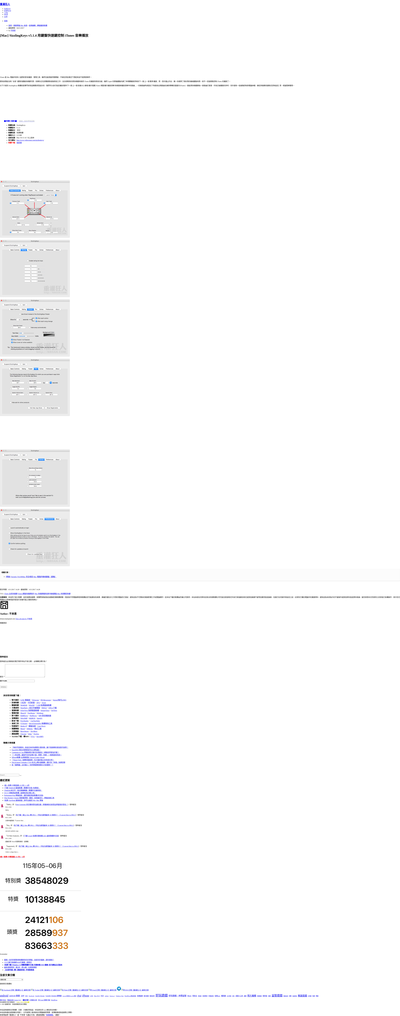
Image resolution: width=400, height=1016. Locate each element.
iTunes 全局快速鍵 (10, 594)
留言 (2, 677)
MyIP (6, 14)
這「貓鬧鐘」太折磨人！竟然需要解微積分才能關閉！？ (32, 765)
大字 (6, 17)
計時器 (309, 996)
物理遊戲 (259, 996)
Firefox (36, 734)
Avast (44, 703)
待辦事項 (204, 996)
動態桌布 (152, 996)
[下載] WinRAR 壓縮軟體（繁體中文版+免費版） (22, 788)
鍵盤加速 (32, 726)
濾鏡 (245, 996)
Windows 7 (112, 996)
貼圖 (313, 996)
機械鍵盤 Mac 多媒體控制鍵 (60, 594)
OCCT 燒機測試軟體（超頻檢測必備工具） (20, 793)
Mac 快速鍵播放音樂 (42, 594)
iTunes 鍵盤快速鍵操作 (26, 594)
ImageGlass (45, 710)
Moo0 (23, 729)
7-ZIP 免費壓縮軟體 (43, 705)
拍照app (217, 996)
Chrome (23, 734)
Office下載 (52, 708)
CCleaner (24, 724)
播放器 (223, 996)
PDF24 (44, 708)
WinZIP (31, 705)
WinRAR (24, 705)
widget (107, 996)
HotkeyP (24, 726)
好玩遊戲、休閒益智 (177, 996)
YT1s (33, 737)
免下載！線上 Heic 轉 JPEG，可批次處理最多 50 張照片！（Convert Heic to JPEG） (46, 815)
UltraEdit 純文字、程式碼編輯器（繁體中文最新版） (23, 790)
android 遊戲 (14, 996)
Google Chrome (40, 996)
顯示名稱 (3, 681)
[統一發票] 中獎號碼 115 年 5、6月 (16, 785)
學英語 (199, 996)
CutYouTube (35, 721)
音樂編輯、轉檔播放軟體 (38, 25)
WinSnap (40, 713)
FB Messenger (46, 700)
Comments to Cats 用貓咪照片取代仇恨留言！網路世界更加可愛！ (35, 752)
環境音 (265, 996)
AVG (38, 703)
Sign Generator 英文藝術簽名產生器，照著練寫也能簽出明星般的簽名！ (42, 804)
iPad (79, 995)
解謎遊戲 (302, 995)
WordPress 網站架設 (130, 996)
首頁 (6, 21)
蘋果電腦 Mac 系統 (20, 25)
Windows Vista (120, 996)
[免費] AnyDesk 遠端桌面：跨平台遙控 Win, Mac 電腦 (23, 800)
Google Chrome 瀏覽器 (54, 996)
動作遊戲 (146, 996)
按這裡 (19, 143)
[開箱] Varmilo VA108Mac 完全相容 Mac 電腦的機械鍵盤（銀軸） (31, 577)
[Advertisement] (62, 54)
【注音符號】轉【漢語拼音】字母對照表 (19, 970)
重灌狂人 (5, 4)
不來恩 (13, 30)
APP (22, 996)
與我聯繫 (49, 1015)
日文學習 (229, 996)
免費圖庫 (140, 996)
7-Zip (6, 12)
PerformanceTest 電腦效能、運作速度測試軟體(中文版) (23, 795)
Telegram (35, 700)
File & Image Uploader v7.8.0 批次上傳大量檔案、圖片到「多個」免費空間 (38, 762)
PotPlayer (7, 9)
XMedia (30, 729)
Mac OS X (97, 996)
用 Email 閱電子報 (44, 1000)
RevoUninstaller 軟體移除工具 (40, 724)
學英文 (194, 996)
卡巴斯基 (31, 703)
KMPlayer (7, 10)
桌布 (233, 996)
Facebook (31, 996)
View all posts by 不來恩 (23, 619)
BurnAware (25, 731)
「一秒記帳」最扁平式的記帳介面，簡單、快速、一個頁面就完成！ (37, 755)
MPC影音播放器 (45, 716)
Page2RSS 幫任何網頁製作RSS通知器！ (26, 750)
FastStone (31, 713)
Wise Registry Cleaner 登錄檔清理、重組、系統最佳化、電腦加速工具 (29, 798)
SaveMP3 (39, 737)
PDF (102, 996)
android (4, 995)
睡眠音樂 (285, 996)
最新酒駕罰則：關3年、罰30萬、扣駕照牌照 (20, 967)
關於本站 (3, 1000)
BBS (26, 996)
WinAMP (24, 718)
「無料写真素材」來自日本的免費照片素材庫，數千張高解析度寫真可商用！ (40, 747)
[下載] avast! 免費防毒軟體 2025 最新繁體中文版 (41, 836)
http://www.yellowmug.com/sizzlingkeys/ (30, 140)
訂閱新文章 (33, 1000)
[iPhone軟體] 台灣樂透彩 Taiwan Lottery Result (28, 757)
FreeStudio (25, 721)
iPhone (85, 995)
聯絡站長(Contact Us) (14, 1000)
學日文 (189, 996)
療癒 (269, 996)
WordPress (54, 1000)
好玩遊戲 (162, 995)
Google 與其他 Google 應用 (69, 996)
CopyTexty (42, 726)
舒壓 (290, 996)
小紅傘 (23, 703)
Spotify (39, 718)
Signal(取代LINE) (59, 700)
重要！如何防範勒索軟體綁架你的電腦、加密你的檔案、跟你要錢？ (29, 960)
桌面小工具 (239, 996)
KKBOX (32, 718)
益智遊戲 (277, 995)
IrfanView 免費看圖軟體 (30, 710)
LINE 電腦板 (25, 700)
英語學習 (294, 996)
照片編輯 (251, 996)
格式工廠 (37, 729)
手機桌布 (211, 996)
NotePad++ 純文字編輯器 (30, 708)
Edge (30, 734)
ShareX (23, 713)
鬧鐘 (317, 996)
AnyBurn (34, 731)
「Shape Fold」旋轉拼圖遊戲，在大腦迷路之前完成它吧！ (33, 760)
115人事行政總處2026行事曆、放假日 (18, 962)
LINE (91, 996)
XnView (54, 710)
